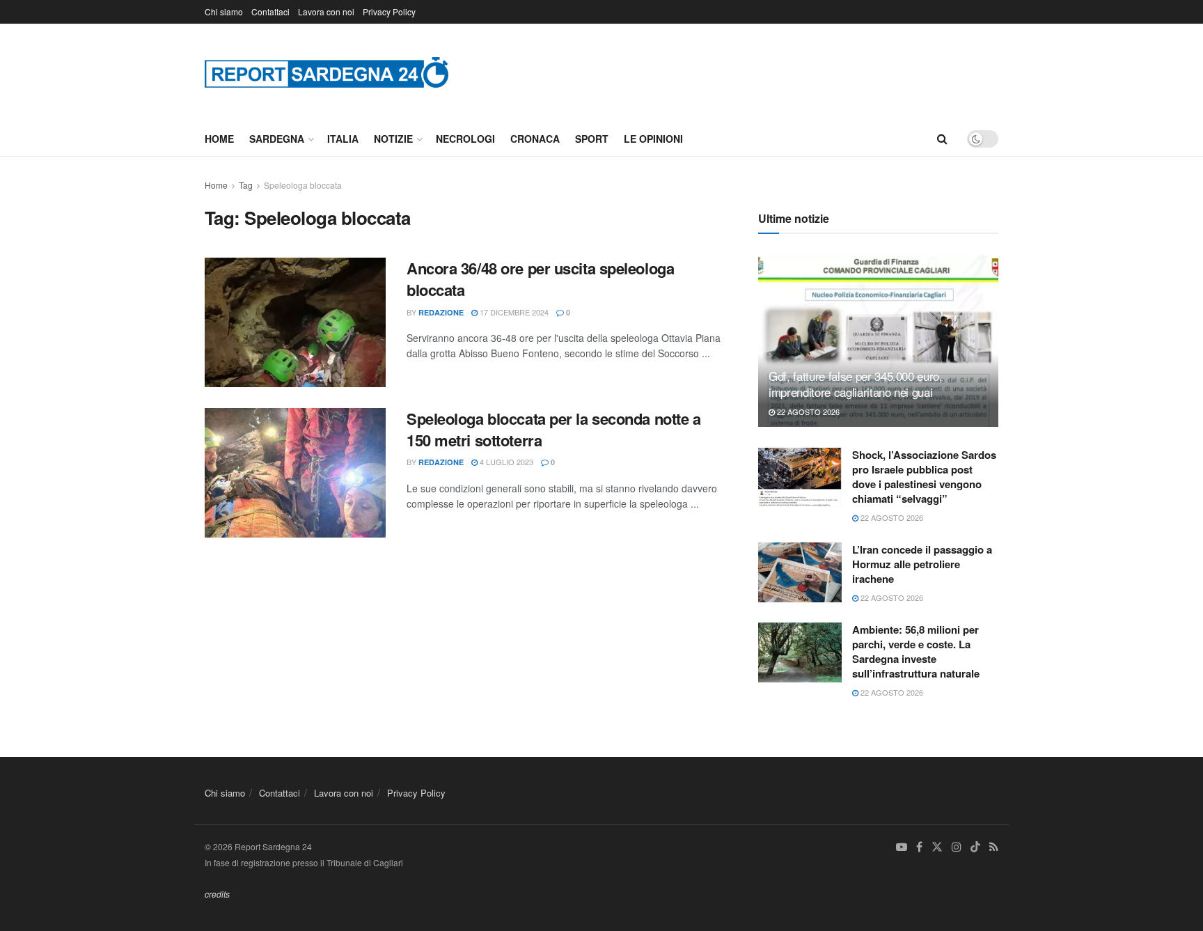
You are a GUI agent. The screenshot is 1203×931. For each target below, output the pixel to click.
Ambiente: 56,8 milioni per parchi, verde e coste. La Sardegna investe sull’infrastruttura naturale (916, 651)
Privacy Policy (389, 11)
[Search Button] (942, 138)
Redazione (441, 312)
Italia (343, 139)
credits (217, 894)
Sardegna (276, 139)
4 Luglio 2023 (505, 461)
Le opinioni (653, 139)
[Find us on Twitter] (937, 847)
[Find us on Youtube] (901, 847)
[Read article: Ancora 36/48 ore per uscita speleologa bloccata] (295, 322)
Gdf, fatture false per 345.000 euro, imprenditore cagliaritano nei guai (856, 384)
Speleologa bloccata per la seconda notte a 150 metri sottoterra (554, 429)
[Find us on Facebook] (919, 847)
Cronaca (535, 139)
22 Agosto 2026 (807, 411)
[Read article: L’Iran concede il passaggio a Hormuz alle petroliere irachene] (800, 572)
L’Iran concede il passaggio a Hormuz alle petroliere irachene (922, 564)
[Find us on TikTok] (975, 847)
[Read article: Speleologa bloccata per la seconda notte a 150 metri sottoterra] (295, 473)
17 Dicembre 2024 (513, 312)
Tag (246, 185)
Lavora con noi (326, 11)
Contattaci (270, 11)
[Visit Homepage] (326, 72)
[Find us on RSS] (993, 847)
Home (219, 139)
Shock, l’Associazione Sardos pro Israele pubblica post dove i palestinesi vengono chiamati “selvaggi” (924, 476)
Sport (591, 139)
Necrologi (465, 139)
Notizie (393, 139)
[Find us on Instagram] (956, 847)
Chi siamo (224, 11)
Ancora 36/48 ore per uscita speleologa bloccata (540, 279)
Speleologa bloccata (303, 185)
